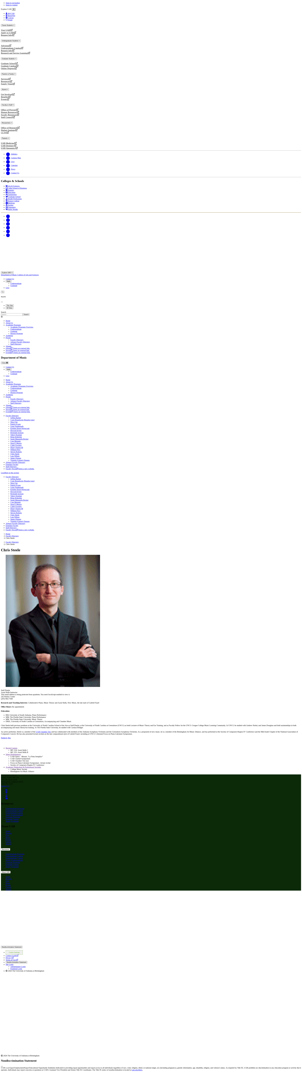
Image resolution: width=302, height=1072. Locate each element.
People (8, 338)
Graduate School (8, 63)
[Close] (13, 9)
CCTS (4, 133)
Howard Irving (15, 431)
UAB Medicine (7, 143)
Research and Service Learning (14, 53)
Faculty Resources (9, 115)
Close (4, 363)
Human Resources (9, 112)
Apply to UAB (7, 32)
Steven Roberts (16, 452)
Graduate (13, 286)
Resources (5, 81)
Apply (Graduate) (12, 821)
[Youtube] (8, 228)
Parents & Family (8, 74)
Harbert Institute (8, 130)
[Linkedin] (8, 235)
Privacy (10, 958)
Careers (8, 842)
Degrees (9, 833)
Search (3, 312)
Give (7, 288)
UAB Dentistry (7, 145)
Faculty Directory (12, 416)
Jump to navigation (13, 3)
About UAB (6, 872)
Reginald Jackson (16, 433)
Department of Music (9, 275)
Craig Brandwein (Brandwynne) (22, 420)
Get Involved (6, 94)
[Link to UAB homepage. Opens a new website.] (21, 896)
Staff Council (6, 117)
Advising (5, 45)
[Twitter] (8, 220)
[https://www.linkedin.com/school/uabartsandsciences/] (6, 796)
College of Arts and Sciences (28, 275)
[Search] (2, 292)
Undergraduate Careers (14, 813)
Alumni (4, 89)
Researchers (6, 123)
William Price (15, 450)
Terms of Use (12, 960)
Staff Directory (11, 467)
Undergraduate (15, 283)
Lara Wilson (14, 456)
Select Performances (13, 754)
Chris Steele (14, 454)
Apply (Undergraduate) (14, 815)
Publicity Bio (6, 738)
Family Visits (6, 84)
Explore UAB (6, 273)
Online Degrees (7, 68)
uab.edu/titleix (137, 1070)
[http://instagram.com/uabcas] (6, 792)
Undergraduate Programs (15, 809)
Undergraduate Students (10, 41)
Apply (8, 281)
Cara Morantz (15, 441)
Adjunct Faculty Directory (15, 462)
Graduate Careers (12, 819)
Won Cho (14, 422)
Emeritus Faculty (12, 465)
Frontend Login (16, 969)
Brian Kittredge (16, 437)
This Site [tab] (10, 305)
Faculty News (20, 469)
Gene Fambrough (16, 426)
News (8, 838)
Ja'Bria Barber (15, 418)
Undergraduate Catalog (11, 48)
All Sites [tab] (9, 308)
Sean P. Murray (16, 443)
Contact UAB (12, 956)
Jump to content (11, 5)
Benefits (4, 97)
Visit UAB (5, 30)
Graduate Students (8, 59)
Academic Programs (13, 325)
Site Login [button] (9, 964)
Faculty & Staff (7, 105)
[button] (151, 473)
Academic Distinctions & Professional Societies (23, 767)
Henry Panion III (16, 448)
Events (4, 99)
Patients (5, 138)
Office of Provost (8, 110)
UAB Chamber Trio (43, 732)
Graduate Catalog (8, 66)
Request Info (6, 35)
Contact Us (10, 279)
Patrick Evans (15, 424)
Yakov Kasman (16, 435)
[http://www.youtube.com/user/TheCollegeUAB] (7, 799)
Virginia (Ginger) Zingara (19, 460)
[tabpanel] (151, 313)
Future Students (7, 25)
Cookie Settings (14, 952)
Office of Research (9, 128)
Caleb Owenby (16, 445)
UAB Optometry (8, 148)
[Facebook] (8, 216)
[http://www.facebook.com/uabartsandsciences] (6, 790)
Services (4, 79)
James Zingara (15, 458)
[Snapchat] (8, 231)
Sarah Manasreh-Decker (19, 439)
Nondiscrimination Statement (12, 947)
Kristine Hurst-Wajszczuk (19, 428)
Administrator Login (18, 967)
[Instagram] (8, 224)
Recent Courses (11, 748)
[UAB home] (151, 270)
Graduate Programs (13, 817)
